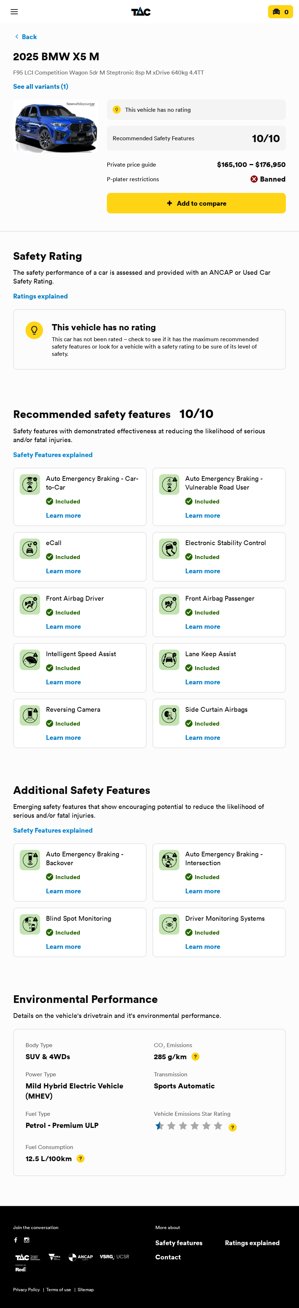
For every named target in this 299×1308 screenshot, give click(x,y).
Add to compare (201, 203)
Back (29, 36)
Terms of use (58, 1289)
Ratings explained (40, 296)
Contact (168, 1256)
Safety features (178, 1242)
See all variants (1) (40, 86)
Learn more (63, 515)
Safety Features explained (53, 454)
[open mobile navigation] (14, 11)
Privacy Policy (26, 1289)
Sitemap (86, 1289)
